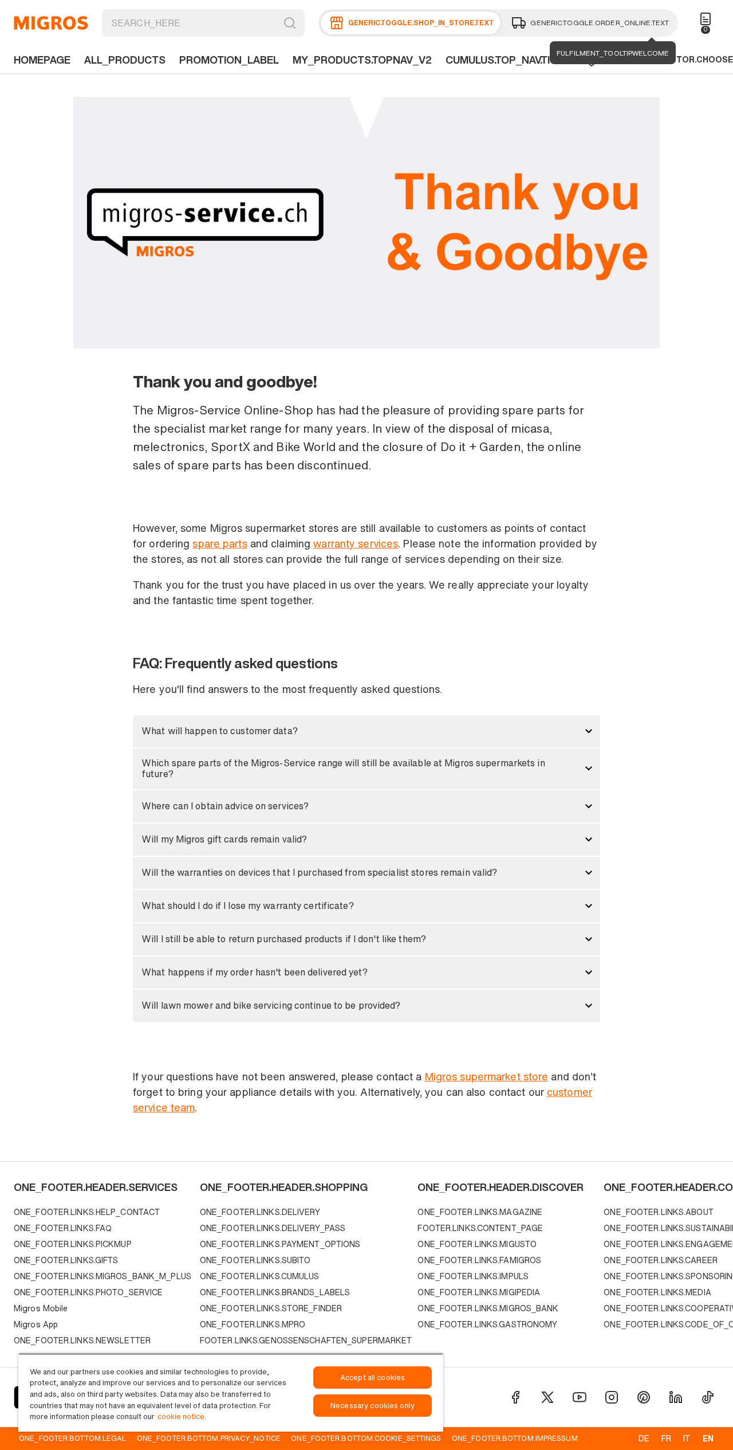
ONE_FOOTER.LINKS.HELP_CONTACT (87, 1212)
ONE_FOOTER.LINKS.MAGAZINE (479, 1212)
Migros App (36, 1324)
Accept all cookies (372, 1377)
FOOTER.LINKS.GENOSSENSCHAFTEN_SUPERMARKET (306, 1340)
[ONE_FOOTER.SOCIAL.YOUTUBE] (579, 1397)
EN (708, 1438)
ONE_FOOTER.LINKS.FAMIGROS (479, 1260)
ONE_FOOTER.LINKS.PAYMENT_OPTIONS (280, 1244)
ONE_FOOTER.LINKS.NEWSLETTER (82, 1340)
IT (686, 1438)
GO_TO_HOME (51, 23)
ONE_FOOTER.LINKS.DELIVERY (260, 1212)
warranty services (355, 543)
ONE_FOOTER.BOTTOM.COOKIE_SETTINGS (366, 1438)
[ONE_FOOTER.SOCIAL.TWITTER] (547, 1397)
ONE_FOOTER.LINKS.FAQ (63, 1228)
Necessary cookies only (372, 1405)
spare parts (219, 543)
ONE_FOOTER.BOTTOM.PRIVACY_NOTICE (209, 1438)
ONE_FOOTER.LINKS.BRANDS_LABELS (275, 1292)
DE (644, 1438)
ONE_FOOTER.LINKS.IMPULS (473, 1276)
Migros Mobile (41, 1308)
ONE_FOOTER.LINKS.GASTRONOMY (487, 1324)
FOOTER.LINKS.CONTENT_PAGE (480, 1228)
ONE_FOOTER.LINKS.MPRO (252, 1324)
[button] (366, 731)
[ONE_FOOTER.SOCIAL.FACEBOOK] (515, 1397)
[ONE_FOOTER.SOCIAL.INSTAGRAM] (611, 1397)
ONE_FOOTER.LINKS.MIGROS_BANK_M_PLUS (102, 1276)
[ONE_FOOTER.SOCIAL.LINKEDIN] (675, 1397)
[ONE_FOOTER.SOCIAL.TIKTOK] (707, 1397)
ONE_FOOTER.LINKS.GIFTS (66, 1260)
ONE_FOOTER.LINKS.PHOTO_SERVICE (88, 1292)
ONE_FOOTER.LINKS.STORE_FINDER (271, 1308)
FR (666, 1438)
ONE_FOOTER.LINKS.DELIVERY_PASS (272, 1228)
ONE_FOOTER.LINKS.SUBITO (255, 1260)
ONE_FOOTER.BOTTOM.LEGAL (72, 1438)
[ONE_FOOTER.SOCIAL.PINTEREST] (643, 1397)
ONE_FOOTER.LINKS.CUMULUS (260, 1276)
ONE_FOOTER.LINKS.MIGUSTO (477, 1244)
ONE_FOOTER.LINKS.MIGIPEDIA (478, 1292)
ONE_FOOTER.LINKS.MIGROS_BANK (487, 1308)
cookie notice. (181, 1416)
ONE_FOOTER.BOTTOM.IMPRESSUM (515, 1438)
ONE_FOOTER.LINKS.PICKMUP (73, 1244)
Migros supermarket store (487, 1076)
